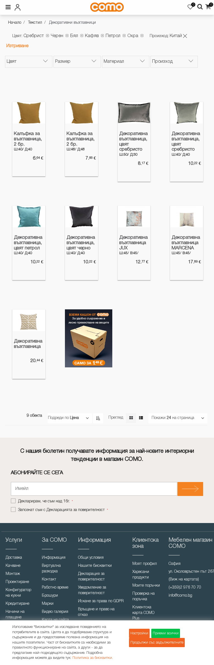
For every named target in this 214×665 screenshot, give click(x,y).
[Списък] (141, 418)
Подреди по (58, 418)
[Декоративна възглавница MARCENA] (186, 216)
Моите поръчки (146, 585)
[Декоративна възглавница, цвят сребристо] (134, 113)
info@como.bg (180, 595)
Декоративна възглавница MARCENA (186, 242)
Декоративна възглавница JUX (133, 242)
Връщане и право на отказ (96, 612)
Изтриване (17, 46)
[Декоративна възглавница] (29, 320)
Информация (53, 558)
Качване (13, 566)
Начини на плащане (15, 614)
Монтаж (13, 574)
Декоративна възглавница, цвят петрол (28, 242)
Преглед (115, 418)
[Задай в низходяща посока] (98, 418)
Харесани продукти (140, 574)
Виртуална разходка (51, 568)
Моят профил (144, 564)
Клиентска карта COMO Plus (143, 613)
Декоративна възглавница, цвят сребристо (133, 141)
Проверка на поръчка (143, 596)
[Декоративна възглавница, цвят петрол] (29, 216)
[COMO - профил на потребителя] (37, 6)
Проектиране (17, 582)
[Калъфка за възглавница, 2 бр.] (29, 113)
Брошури (50, 595)
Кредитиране (17, 604)
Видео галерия (55, 612)
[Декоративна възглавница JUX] (134, 216)
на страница (183, 418)
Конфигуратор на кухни (18, 592)
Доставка (14, 558)
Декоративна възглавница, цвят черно (81, 242)
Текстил (35, 23)
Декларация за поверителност (91, 576)
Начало (14, 23)
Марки (48, 604)
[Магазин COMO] (107, 7)
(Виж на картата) (184, 579)
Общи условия (91, 558)
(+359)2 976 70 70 (185, 587)
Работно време (55, 587)
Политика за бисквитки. (92, 657)
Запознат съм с (61, 510)
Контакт (49, 579)
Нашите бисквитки (95, 566)
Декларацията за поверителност (76, 510)
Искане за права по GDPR (101, 601)
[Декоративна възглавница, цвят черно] (81, 216)
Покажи (159, 418)
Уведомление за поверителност (92, 590)
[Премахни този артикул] (185, 36)
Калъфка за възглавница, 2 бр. (28, 139)
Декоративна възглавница (28, 344)
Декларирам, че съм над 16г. (44, 501)
